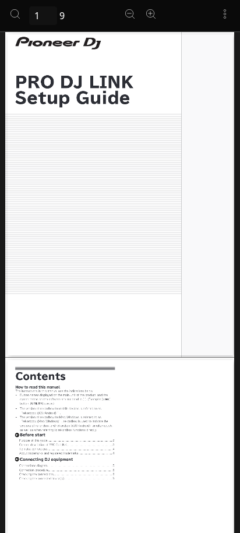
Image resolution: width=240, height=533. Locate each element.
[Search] (15, 14)
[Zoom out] (130, 14)
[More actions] (225, 14)
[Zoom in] (151, 14)
